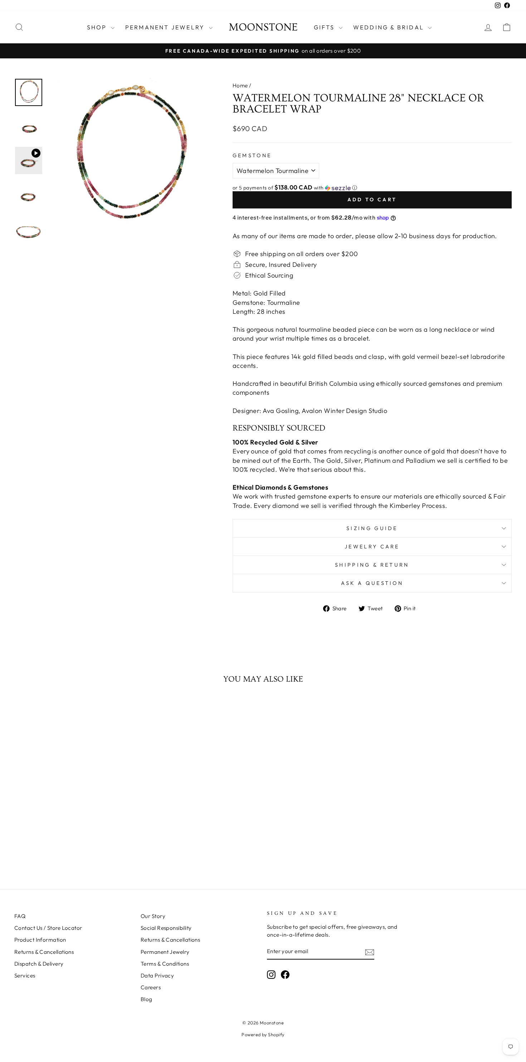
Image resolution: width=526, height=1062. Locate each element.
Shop (98, 27)
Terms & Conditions (165, 963)
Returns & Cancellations (44, 951)
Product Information (40, 939)
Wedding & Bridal (389, 27)
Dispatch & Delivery (39, 963)
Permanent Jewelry (166, 27)
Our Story (153, 916)
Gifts (325, 27)
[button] (372, 187)
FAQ (19, 916)
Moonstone (263, 27)
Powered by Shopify (263, 1034)
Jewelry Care (372, 546)
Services (24, 975)
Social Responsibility (166, 927)
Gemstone (252, 155)
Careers (151, 987)
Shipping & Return (372, 565)
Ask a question (372, 583)
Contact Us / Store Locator (48, 927)
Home (240, 85)
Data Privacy (157, 975)
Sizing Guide (372, 528)
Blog (146, 999)
